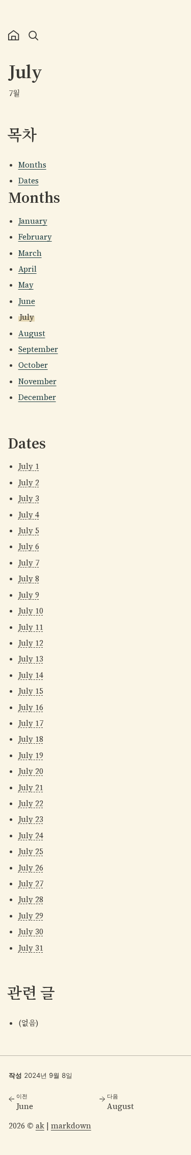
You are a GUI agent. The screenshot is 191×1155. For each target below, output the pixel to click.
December (37, 397)
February (35, 236)
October (33, 365)
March (30, 253)
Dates (28, 180)
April (27, 269)
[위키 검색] (33, 35)
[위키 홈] (13, 35)
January (32, 221)
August (31, 333)
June (26, 301)
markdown (71, 1125)
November (37, 381)
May (26, 284)
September (38, 349)
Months (32, 164)
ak (40, 1125)
